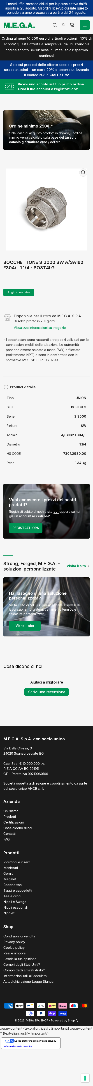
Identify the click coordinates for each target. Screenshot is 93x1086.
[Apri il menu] (85, 25)
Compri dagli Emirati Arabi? (24, 970)
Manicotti (10, 868)
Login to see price (19, 292)
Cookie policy (14, 947)
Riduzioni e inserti (16, 862)
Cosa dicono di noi (17, 828)
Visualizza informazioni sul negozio (40, 328)
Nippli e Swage (14, 902)
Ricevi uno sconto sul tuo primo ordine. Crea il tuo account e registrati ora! (51, 86)
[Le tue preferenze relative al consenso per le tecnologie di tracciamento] (85, 1078)
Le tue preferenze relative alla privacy (35, 1040)
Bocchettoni (12, 885)
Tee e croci (12, 896)
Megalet (9, 879)
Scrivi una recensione (46, 692)
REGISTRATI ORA (26, 528)
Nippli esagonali (15, 907)
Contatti (9, 833)
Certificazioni (13, 822)
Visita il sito (76, 566)
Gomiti (8, 873)
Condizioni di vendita (19, 936)
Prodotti (9, 816)
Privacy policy (14, 942)
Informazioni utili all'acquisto (25, 976)
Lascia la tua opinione (20, 959)
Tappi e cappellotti (17, 890)
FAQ (6, 839)
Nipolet (8, 913)
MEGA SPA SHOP (37, 1020)
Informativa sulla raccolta (18, 1046)
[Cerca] (55, 25)
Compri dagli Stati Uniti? (21, 964)
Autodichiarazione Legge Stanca (28, 981)
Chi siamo (11, 811)
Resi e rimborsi (14, 953)
